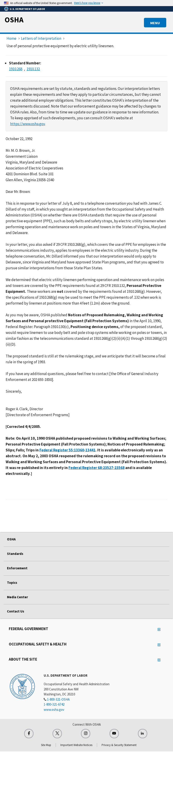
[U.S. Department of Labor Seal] (22, 686)
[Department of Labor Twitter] (57, 733)
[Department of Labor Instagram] (85, 733)
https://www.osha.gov (27, 123)
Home (11, 38)
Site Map (46, 745)
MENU (155, 23)
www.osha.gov (54, 709)
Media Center (17, 597)
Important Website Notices (76, 745)
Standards (15, 553)
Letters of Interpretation (41, 38)
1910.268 (15, 68)
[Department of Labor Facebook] (29, 733)
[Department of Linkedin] (142, 733)
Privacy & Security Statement (119, 745)
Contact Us (15, 611)
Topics (12, 582)
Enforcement (17, 568)
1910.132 (33, 68)
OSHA (14, 19)
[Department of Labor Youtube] (114, 733)
